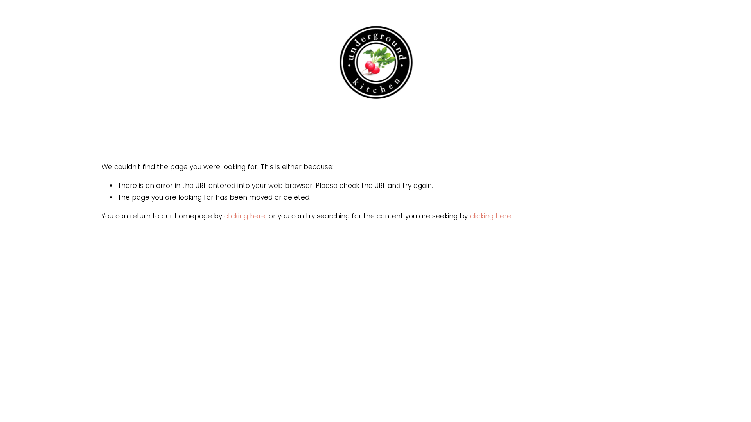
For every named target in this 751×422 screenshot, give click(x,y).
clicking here (245, 216)
